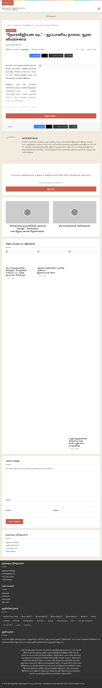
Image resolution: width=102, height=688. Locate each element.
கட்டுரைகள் (17, 25)
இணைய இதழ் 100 (41, 616)
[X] (26, 156)
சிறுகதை (50, 621)
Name (8, 500)
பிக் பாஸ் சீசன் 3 (8, 625)
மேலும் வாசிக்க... (67, 673)
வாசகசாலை (25, 49)
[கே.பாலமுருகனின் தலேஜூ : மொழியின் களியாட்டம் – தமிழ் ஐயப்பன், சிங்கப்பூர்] (19, 258)
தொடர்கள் (5, 602)
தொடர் (73, 621)
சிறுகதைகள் (6, 599)
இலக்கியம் (84, 616)
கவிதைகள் (5, 593)
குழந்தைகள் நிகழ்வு (12, 542)
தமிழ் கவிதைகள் (62, 621)
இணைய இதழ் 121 (56, 616)
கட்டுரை (93, 616)
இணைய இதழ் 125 (71, 616)
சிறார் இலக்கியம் (28, 621)
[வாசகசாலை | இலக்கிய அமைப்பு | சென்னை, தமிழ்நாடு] (14, 8)
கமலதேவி (6, 621)
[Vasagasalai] (51, 16)
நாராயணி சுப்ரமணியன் (85, 621)
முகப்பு (9, 25)
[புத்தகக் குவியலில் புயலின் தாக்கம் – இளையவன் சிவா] (51, 258)
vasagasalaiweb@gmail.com (90, 639)
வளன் (18, 625)
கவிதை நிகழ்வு (11, 551)
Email (8, 510)
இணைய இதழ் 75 (27, 616)
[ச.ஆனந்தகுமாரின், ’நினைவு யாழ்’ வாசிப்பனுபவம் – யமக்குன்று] (82, 343)
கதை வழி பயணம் (12, 548)
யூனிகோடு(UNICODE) (39, 642)
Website (55, 510)
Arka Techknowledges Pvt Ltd (74, 683)
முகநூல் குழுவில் (55, 639)
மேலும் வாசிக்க (50, 116)
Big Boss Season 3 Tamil (10, 616)
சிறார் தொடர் (40, 621)
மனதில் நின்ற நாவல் (12, 545)
